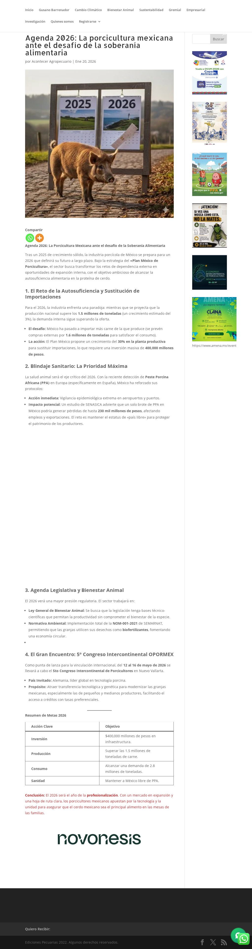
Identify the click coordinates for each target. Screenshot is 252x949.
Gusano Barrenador (54, 10)
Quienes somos (62, 22)
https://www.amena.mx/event (214, 345)
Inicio (29, 10)
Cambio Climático (88, 10)
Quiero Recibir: (37, 929)
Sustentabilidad (151, 10)
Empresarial (196, 10)
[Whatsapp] (30, 238)
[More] (39, 238)
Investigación (35, 22)
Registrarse (87, 22)
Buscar (218, 39)
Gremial (175, 10)
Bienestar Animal (120, 10)
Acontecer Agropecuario (51, 61)
